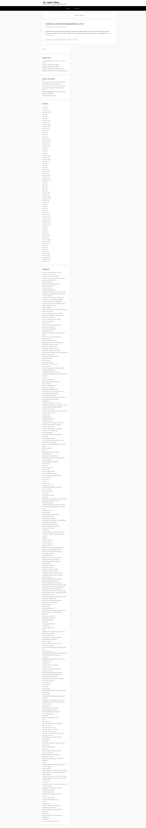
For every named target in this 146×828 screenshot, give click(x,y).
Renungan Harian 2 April (48, 731)
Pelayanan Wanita (47, 641)
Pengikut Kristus (46, 667)
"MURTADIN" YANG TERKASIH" (50, 276)
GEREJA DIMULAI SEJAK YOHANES (52, 428)
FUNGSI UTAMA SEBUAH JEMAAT (51, 424)
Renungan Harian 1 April (48, 727)
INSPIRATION (46, 463)
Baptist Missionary (47, 338)
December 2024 (46, 124)
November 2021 (46, 175)
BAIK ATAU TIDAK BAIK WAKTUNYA (52, 325)
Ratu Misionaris (46, 721)
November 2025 (46, 112)
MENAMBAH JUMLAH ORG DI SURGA (52, 575)
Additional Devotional (47, 286)
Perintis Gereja (46, 688)
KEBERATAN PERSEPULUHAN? (50, 501)
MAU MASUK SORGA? (48, 553)
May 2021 (44, 187)
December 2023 (46, 142)
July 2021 (44, 183)
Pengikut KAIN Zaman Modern (50, 665)
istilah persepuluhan (47, 467)
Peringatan (45, 686)
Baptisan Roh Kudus (47, 331)
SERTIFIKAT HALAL (47, 756)
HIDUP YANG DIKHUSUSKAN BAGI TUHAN (54, 444)
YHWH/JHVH (45, 819)
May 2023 (44, 151)
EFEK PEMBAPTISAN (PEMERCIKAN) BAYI (54, 397)
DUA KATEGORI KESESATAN (50, 393)
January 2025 (46, 122)
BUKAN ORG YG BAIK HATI (49, 364)
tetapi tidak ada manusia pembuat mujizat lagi (54, 784)
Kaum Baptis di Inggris (48, 495)
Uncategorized (46, 803)
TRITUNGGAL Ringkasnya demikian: (52, 794)
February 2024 (46, 140)
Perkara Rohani (46, 694)
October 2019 (46, 222)
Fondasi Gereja (46, 415)
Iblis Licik (44, 450)
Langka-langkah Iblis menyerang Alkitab (52, 532)
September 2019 (46, 224)
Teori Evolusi (45, 782)
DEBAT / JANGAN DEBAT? (49, 385)
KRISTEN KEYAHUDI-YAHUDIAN (51, 526)
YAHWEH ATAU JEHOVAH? (49, 807)
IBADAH (44, 446)
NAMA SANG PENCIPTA (48, 618)
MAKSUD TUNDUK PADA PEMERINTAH (53, 69)
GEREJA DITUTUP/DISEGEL (50, 430)
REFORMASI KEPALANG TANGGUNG (52, 723)
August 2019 (45, 226)
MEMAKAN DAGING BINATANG (50, 559)
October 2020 (46, 200)
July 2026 (44, 107)
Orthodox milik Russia (48, 628)
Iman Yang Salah (46, 460)
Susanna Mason (46, 768)
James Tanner (46, 469)
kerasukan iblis (46, 512)
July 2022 (44, 163)
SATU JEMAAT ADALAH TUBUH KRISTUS (53, 743)
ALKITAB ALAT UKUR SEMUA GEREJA (52, 299)
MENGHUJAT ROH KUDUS (49, 602)
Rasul (43, 719)
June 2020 (45, 206)
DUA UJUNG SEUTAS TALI (49, 395)
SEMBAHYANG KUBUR (48, 747)
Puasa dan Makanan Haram (49, 710)
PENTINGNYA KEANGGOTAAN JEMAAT (53, 678)
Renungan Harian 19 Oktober (50, 729)
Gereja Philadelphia (47, 432)
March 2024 (45, 138)
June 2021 (45, 185)
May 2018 (44, 247)
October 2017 (46, 261)
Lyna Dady (63, 27)
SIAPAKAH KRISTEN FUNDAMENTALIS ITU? (65, 24)
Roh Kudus (45, 741)
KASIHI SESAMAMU (47, 491)
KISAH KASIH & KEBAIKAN (49, 522)
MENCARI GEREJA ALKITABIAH (50, 65)
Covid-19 (44, 378)
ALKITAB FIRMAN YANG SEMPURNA (52, 301)
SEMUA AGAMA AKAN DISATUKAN (51, 751)
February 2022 (46, 171)
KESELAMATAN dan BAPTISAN (50, 514)
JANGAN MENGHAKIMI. (48, 471)
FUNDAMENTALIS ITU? (48, 419)
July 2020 (44, 204)
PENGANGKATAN (47, 661)
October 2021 (46, 177)
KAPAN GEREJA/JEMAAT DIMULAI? (52, 487)
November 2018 (46, 241)
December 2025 (46, 110)
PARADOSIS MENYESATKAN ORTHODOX (53, 631)
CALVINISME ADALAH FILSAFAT (51, 372)
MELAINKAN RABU (47, 555)
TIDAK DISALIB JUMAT (48, 790)
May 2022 (44, 167)
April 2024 (45, 136)
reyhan (44, 82)
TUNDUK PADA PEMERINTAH (50, 799)
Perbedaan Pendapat (48, 680)
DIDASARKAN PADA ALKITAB (50, 389)
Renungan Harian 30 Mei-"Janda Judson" (53, 733)
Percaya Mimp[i (46, 682)
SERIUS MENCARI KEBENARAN (51, 754)
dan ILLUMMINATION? (48, 379)
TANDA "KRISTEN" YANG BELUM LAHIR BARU (55, 770)
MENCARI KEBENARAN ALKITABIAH (52, 579)
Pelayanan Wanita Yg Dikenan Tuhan (52, 643)
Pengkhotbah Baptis (47, 670)
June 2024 (45, 132)
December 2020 (46, 196)
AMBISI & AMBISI (46, 307)
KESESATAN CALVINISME (49, 518)
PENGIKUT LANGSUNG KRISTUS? (51, 669)
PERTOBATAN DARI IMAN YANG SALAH (53, 702)
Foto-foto (76, 8)
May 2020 (44, 208)
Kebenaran (45, 497)
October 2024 (46, 128)
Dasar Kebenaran (47, 383)
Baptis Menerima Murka (48, 327)
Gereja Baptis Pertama (48, 426)
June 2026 (45, 109)
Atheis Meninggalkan (47, 321)
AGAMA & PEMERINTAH (48, 290)
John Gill (44, 481)
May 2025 (44, 118)
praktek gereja (46, 706)
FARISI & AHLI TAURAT (48, 409)
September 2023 (46, 146)
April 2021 (45, 189)
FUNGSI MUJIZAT (47, 420)
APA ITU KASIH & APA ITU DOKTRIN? (52, 313)
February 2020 (46, 214)
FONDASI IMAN (46, 417)
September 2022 (46, 159)
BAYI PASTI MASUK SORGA (49, 340)
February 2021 (46, 192)
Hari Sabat (45, 436)
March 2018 (45, 251)
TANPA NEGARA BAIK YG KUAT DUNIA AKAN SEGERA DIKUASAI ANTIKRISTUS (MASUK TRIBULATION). (54, 778)
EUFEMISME (45, 401)
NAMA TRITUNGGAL (47, 620)
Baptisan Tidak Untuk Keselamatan (51, 337)
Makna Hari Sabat (51, 95)
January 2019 (46, 237)
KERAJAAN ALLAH (47, 510)
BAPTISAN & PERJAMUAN (49, 329)
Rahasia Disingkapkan (48, 713)
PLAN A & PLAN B (47, 704)
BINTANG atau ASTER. (48, 354)
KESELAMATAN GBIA (48, 516)
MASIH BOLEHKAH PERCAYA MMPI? (52, 551)
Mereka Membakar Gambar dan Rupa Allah (53, 610)
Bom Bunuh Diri (46, 360)
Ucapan (44, 801)
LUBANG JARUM (46, 542)
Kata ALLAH (45, 493)
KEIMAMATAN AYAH (47, 503)
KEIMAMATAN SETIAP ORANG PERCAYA (53, 504)
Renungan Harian (47, 725)
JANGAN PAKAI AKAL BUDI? (49, 473)
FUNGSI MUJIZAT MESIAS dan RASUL (52, 422)
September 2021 (46, 179)
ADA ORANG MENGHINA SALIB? (51, 284)
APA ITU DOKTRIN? (47, 311)
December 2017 (46, 257)
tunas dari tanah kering (48, 797)
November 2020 (46, 198)
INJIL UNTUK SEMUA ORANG (50, 461)
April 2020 (45, 210)
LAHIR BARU (45, 530)
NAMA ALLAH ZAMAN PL (49, 616)
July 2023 (44, 148)
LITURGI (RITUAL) (47, 540)
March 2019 (45, 234)
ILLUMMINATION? (47, 454)
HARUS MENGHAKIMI (48, 438)
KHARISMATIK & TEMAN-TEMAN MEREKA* (54, 520)
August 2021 (45, 181)
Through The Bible (47, 786)
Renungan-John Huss (48, 735)
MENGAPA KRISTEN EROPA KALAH (52, 588)
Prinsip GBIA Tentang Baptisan (50, 708)
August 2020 (45, 202)
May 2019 (44, 232)
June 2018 (45, 245)
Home (68, 8)
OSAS (43, 629)
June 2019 (45, 230)
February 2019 (46, 235)
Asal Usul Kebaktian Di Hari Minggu (51, 319)
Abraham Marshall (47, 282)
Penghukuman (46, 663)
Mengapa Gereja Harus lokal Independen (53, 586)
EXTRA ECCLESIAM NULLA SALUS (51, 403)
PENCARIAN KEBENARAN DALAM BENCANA (54, 653)
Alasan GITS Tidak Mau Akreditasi (57, 86)
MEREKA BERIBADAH (48, 608)
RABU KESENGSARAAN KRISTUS (51, 711)
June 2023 (45, 150)
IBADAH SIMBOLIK (47, 448)
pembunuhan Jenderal (48, 645)
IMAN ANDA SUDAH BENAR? (50, 456)
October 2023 (46, 144)
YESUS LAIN (45, 813)
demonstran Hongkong (48, 387)
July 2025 (44, 114)
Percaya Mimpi (46, 684)
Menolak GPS (46, 606)
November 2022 (46, 155)
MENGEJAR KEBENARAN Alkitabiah (52, 600)
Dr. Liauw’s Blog (51, 2)
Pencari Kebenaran (47, 651)
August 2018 (45, 243)
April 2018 (45, 249)
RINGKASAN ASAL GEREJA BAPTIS (52, 737)
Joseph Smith (45, 483)
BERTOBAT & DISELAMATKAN (50, 348)
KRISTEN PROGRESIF (48, 528)
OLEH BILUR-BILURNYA (48, 624)
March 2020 (45, 212)
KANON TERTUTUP (47, 485)
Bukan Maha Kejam (47, 362)
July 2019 (44, 228)
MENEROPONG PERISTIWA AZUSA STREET (54, 585)
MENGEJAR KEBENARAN (49, 598)
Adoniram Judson (47, 288)
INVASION (45, 465)
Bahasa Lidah (46, 323)
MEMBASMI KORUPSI (48, 565)
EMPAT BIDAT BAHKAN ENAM (50, 399)
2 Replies (75, 39)
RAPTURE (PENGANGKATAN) (50, 717)
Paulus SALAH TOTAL (48, 635)
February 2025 (46, 120)
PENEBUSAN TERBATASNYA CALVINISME (53, 659)
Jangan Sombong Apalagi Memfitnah (52, 475)
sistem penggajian (47, 766)
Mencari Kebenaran (47, 577)
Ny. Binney (45, 622)
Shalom (44, 762)
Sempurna (45, 749)
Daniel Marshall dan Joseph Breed (51, 381)
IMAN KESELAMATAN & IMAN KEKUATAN (53, 458)
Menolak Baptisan (47, 604)
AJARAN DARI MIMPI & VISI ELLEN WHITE (53, 292)
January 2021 (46, 194)
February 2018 (46, 253)
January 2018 (46, 255)
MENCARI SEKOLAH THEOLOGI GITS (52, 583)
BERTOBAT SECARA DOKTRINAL (51, 350)
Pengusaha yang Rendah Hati (50, 676)
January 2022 (46, 173)
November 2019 (46, 220)
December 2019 (46, 218)
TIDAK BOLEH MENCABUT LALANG (52, 788)
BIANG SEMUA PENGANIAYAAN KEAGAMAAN (54, 352)
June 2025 (45, 116)
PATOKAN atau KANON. (48, 633)
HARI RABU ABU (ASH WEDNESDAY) (52, 434)
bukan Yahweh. (46, 366)
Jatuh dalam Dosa (47, 477)
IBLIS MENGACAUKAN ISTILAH (50, 452)
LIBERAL (69, 39)
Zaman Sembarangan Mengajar (50, 821)
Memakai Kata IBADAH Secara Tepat (52, 557)
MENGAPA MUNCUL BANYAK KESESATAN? (54, 590)
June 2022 (45, 165)
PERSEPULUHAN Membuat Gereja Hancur (53, 700)
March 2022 (45, 169)
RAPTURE (45, 715)
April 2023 (45, 153)
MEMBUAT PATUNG (47, 567)
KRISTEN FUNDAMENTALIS (58, 39)
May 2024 (44, 134)
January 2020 (46, 216)
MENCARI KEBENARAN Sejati (50, 581)
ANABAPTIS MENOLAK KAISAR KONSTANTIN (54, 70)
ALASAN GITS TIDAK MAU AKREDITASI (53, 297)
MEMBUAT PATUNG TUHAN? (50, 569)
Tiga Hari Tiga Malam (48, 792)
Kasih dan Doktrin (47, 489)
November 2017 (46, 259)
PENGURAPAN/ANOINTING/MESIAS (52, 672)
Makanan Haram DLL (48, 544)
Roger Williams (46, 739)
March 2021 (45, 191)
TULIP (44, 795)
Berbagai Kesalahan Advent (49, 346)
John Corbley (45, 479)
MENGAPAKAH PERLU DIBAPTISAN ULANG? (54, 596)
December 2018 (46, 239)
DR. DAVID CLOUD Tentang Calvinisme (52, 391)
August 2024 (45, 130)
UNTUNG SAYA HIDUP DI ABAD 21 (51, 805)
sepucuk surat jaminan (48, 752)
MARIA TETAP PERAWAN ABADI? (51, 549)
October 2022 (46, 157)
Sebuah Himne (46, 745)
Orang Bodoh (45, 626)
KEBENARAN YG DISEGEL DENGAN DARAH (54, 499)
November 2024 (46, 126)
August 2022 (45, 161)
